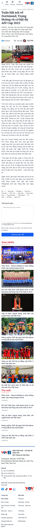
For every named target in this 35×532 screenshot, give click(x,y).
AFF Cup (12, 193)
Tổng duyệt (21, 195)
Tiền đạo (4, 193)
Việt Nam (19, 191)
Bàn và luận (5, 502)
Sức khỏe (21, 514)
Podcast (12, 4)
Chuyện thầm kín (6, 521)
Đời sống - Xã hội (23, 502)
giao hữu (17, 197)
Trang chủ (4, 495)
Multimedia (19, 4)
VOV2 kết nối (22, 517)
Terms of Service (7, 224)
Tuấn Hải (27, 191)
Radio (7, 4)
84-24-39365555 (9, 471)
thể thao (9, 197)
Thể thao (4, 9)
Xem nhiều (4, 498)
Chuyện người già (7, 517)
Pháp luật (4, 514)
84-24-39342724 (9, 473)
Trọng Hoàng (11, 195)
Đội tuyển (11, 191)
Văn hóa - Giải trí (6, 511)
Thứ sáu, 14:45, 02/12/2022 (25, 9)
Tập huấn (21, 193)
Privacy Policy (28, 223)
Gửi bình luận (16, 235)
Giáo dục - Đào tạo (24, 505)
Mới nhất (21, 495)
